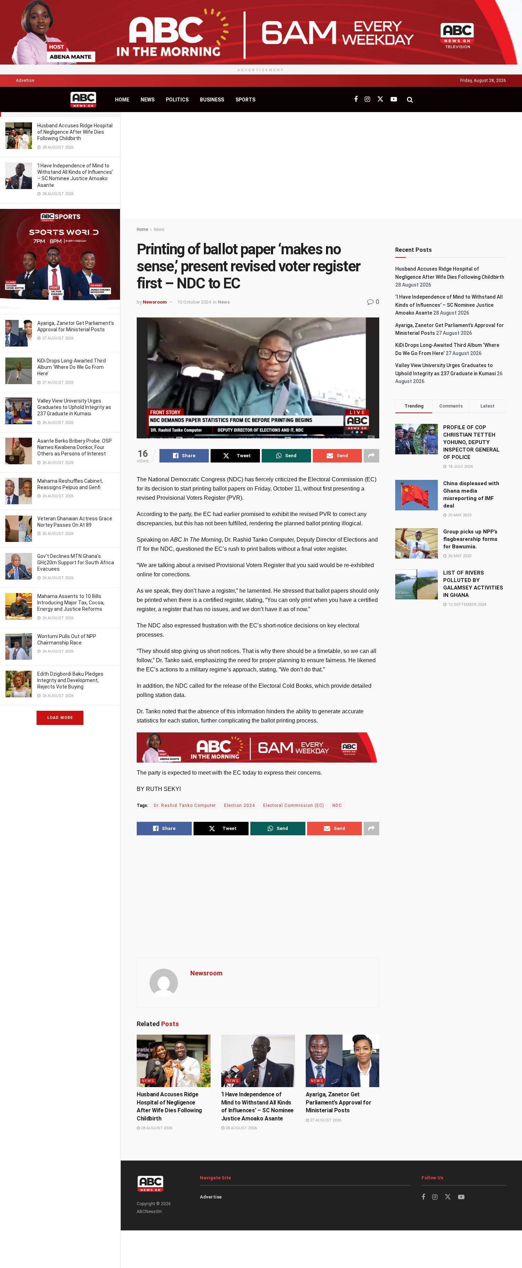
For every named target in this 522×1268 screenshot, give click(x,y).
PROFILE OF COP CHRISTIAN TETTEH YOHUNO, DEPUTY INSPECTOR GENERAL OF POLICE (471, 442)
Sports (245, 100)
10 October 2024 (194, 302)
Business (212, 100)
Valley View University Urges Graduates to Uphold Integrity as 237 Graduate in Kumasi (74, 407)
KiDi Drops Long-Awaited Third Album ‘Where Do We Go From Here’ (71, 367)
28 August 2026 (156, 1128)
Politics (177, 100)
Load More (60, 717)
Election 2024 (239, 805)
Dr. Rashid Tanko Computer (185, 805)
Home (122, 100)
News (147, 100)
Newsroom (155, 302)
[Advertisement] (321, 165)
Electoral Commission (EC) (293, 805)
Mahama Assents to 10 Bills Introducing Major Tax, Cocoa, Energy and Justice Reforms (70, 602)
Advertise (25, 80)
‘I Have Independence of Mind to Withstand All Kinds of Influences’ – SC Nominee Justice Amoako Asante (449, 305)
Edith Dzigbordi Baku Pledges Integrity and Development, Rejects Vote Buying (70, 680)
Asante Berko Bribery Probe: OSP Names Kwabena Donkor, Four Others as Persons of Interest (74, 447)
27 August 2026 (325, 1120)
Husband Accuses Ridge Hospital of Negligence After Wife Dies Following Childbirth (75, 132)
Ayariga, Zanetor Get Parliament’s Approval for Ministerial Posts (338, 1102)
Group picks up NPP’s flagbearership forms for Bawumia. (470, 539)
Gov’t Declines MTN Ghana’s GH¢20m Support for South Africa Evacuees (75, 562)
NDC (337, 805)
